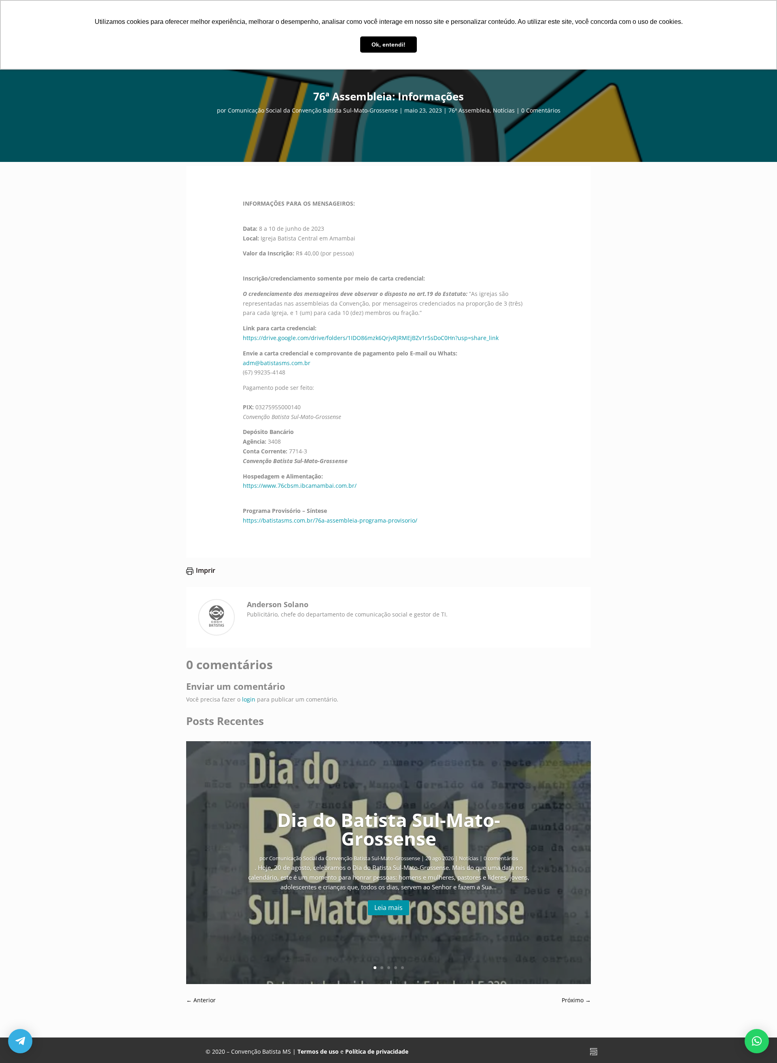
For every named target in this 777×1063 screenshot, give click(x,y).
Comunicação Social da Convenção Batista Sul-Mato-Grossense (313, 110)
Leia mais (388, 907)
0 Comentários (540, 110)
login (248, 699)
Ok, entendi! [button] (388, 44)
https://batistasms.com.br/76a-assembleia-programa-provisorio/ (330, 520)
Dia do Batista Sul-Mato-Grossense (388, 829)
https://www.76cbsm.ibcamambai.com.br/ (300, 485)
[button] (757, 1041)
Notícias (504, 110)
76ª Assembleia (469, 110)
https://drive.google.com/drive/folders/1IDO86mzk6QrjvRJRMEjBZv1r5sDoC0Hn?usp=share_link (371, 338)
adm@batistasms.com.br (276, 363)
